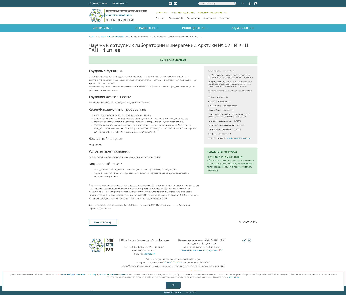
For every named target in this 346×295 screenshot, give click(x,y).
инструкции (234, 277)
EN (243, 3)
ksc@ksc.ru (149, 254)
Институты (101, 28)
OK (173, 285)
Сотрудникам (193, 18)
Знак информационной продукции (199, 250)
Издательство (242, 28)
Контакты (225, 18)
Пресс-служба (176, 18)
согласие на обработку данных (72, 274)
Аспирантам (210, 18)
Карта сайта (191, 292)
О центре (160, 18)
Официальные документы (212, 13)
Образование (146, 28)
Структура (161, 13)
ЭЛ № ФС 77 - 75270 (172, 263)
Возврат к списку (102, 222)
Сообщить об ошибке (172, 292)
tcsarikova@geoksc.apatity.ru (238, 138)
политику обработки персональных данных (107, 274)
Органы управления (183, 13)
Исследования (193, 28)
